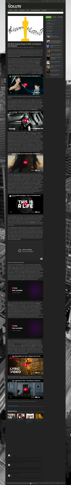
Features (10, 10)
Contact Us (58, 483)
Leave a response (30, 47)
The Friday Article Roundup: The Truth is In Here (55, 58)
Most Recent (60, 17)
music (35, 401)
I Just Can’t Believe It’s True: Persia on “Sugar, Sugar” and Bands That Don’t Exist (29, 421)
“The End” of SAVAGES (54, 36)
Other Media (44, 10)
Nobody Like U (17, 344)
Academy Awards (24, 401)
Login (62, 483)
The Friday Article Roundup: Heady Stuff (38, 420)
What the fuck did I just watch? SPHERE (55, 46)
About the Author (13, 406)
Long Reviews (22, 10)
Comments (48, 17)
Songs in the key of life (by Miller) (11, 420)
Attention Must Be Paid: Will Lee (55, 49)
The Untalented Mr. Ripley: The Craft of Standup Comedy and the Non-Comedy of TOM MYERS (56, 41)
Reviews (15, 10)
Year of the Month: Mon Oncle (56, 19)
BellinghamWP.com (35, 483)
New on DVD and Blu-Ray (54, 70)
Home (42, 483)
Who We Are (46, 483)
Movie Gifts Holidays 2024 (54, 74)
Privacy (54, 483)
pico (12, 47)
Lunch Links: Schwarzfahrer (55, 61)
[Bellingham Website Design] (31, 483)
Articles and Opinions (35, 10)
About (51, 483)
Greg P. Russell (29, 73)
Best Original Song (31, 401)
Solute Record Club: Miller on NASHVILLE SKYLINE (20, 420)
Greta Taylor (58, 71)
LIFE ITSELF (53, 30)
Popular (54, 17)
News (28, 10)
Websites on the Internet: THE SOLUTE (55, 66)
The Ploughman (58, 59)
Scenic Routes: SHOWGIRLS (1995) (56, 54)
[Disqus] (25, 439)
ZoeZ (57, 67)
